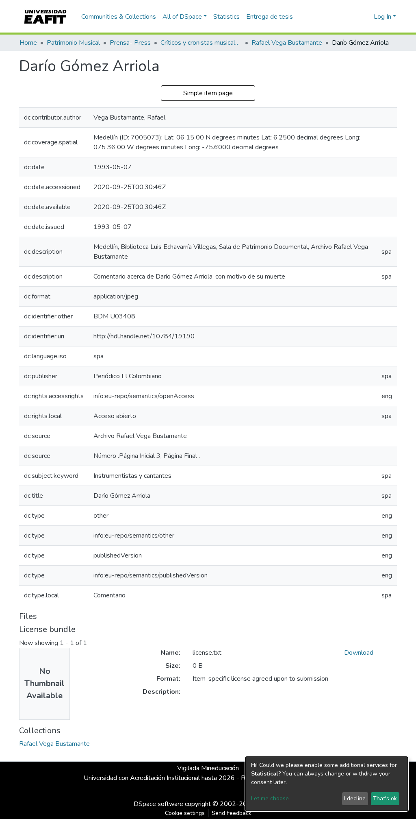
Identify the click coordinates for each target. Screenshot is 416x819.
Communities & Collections (118, 16)
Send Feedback (231, 813)
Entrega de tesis (269, 16)
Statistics (226, 16)
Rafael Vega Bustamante (286, 42)
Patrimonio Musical (73, 42)
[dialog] (326, 784)
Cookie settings (185, 813)
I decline (355, 798)
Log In (382, 16)
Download (358, 652)
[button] (366, 17)
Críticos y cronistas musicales (201, 42)
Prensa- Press (130, 42)
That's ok (385, 798)
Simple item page (208, 93)
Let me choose (270, 798)
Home (28, 42)
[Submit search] (354, 17)
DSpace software (158, 803)
